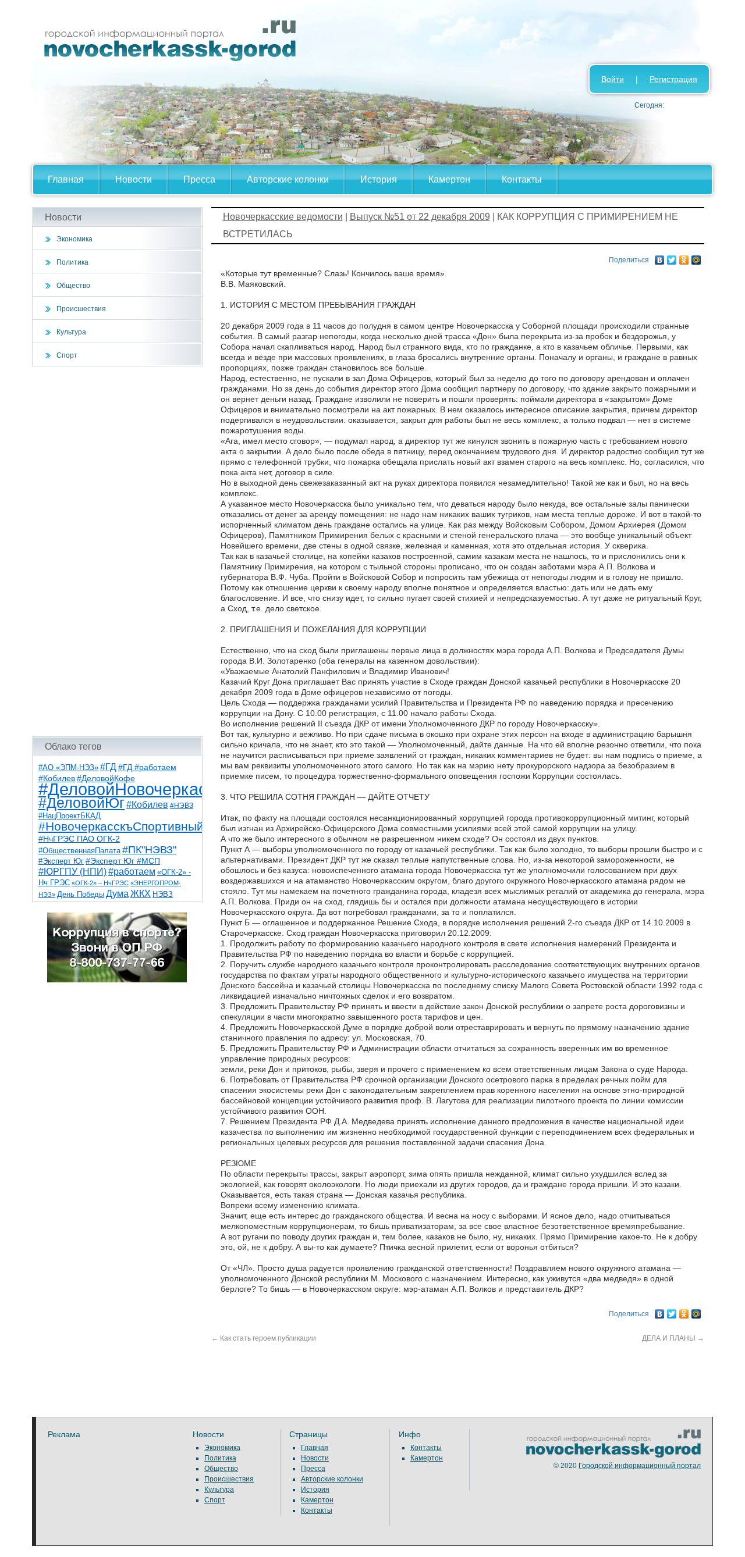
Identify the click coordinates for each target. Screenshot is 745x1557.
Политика (72, 262)
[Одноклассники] (684, 257)
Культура (71, 332)
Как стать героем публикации (263, 1338)
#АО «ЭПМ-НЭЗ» (68, 767)
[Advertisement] (117, 551)
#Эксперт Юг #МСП (123, 861)
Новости (133, 179)
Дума (117, 893)
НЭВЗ (162, 894)
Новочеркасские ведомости (283, 217)
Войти (612, 79)
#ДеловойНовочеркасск (131, 789)
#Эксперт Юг (61, 861)
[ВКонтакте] (660, 257)
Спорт (66, 355)
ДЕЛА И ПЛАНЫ (673, 1338)
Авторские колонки (288, 179)
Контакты (522, 179)
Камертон (449, 179)
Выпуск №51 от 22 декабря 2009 (420, 217)
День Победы (80, 894)
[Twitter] (672, 257)
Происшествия (81, 309)
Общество (73, 286)
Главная (66, 179)
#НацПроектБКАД (69, 815)
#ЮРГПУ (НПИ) (72, 872)
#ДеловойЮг (81, 803)
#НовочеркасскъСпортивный (121, 826)
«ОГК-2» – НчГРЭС (100, 882)
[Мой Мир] (696, 257)
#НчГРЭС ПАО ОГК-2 (79, 838)
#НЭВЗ (181, 805)
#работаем (131, 872)
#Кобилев (147, 805)
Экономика (74, 239)
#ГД (108, 767)
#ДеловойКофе (106, 778)
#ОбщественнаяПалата (79, 851)
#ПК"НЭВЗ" (149, 850)
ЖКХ (140, 894)
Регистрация (673, 79)
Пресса (199, 179)
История (378, 179)
